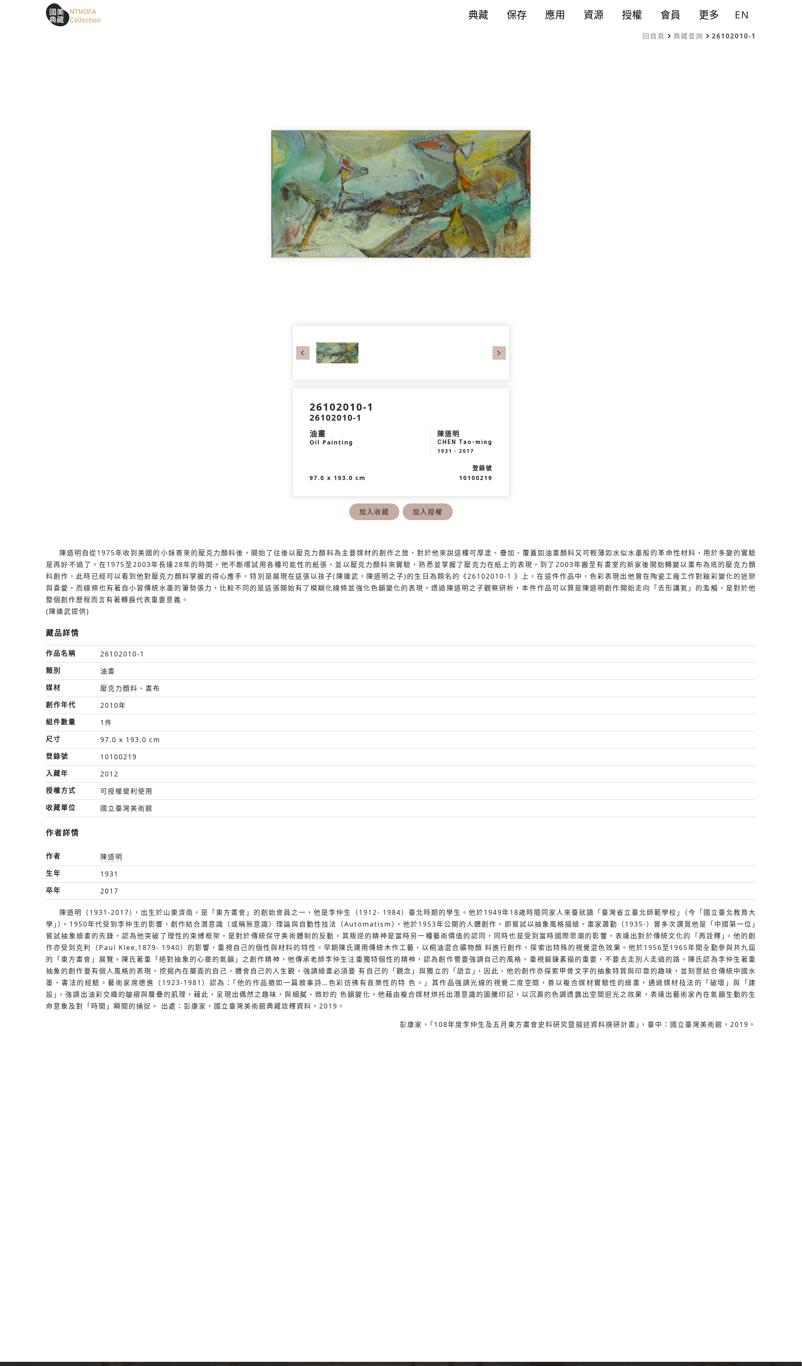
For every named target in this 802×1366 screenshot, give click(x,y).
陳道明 (111, 856)
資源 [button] (594, 14)
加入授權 (428, 511)
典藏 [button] (478, 14)
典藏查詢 (688, 36)
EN (742, 14)
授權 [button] (632, 14)
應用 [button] (555, 14)
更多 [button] (709, 14)
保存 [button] (517, 14)
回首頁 (653, 36)
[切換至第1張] (337, 352)
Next (499, 353)
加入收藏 (374, 511)
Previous (303, 353)
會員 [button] (670, 14)
